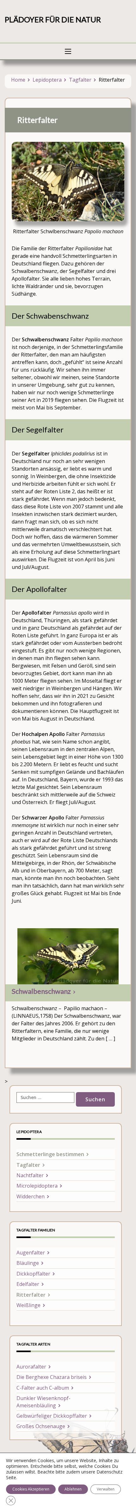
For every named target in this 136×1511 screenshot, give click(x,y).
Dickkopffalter (33, 1273)
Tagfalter (80, 79)
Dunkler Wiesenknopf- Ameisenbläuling (43, 1402)
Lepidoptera (47, 79)
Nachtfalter (30, 1175)
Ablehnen (73, 1489)
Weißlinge (28, 1305)
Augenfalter (30, 1252)
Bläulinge (27, 1262)
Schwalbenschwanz (41, 991)
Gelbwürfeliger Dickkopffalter (51, 1415)
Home (18, 79)
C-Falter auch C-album (42, 1387)
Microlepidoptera (37, 1185)
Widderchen (30, 1196)
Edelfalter (27, 1284)
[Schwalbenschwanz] (68, 956)
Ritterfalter (31, 1294)
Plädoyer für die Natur (53, 19)
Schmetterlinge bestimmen (50, 1154)
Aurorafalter (31, 1366)
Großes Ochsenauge (40, 1426)
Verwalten (105, 1489)
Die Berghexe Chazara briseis (51, 1377)
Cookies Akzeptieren (30, 1489)
